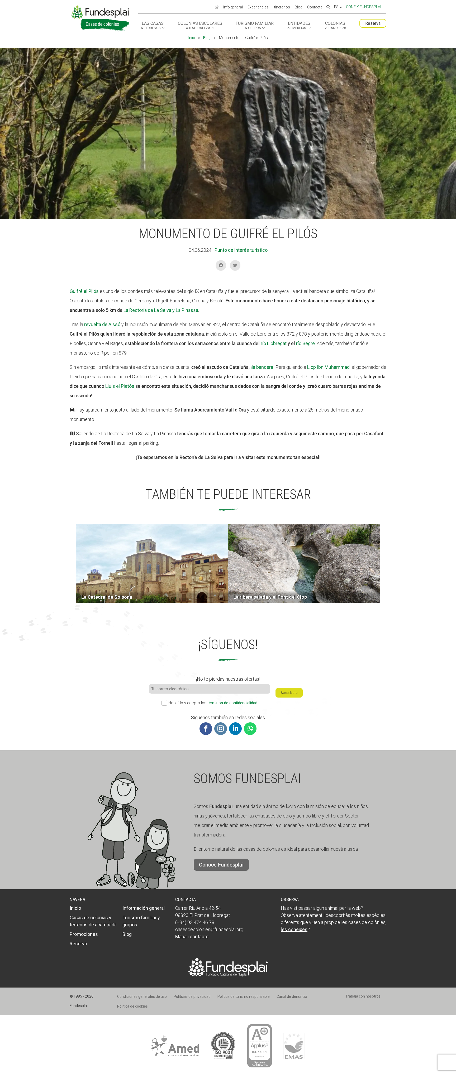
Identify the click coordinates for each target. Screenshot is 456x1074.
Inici (191, 38)
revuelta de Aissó (102, 324)
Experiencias (258, 7)
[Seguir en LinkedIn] (235, 728)
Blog (298, 7)
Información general (143, 908)
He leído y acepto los (212, 702)
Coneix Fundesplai (363, 7)
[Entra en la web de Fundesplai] (228, 975)
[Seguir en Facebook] (206, 728)
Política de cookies (132, 1006)
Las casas (152, 25)
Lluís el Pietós (119, 386)
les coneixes (294, 929)
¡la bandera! (262, 367)
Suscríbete (289, 693)
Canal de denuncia (292, 996)
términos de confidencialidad (232, 702)
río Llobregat (274, 343)
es (336, 7)
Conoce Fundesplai (221, 865)
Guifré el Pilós (84, 291)
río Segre (305, 343)
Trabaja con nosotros (363, 996)
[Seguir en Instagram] (220, 728)
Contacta (314, 7)
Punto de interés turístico (241, 250)
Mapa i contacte (191, 936)
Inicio (75, 908)
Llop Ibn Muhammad (328, 367)
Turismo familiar (255, 25)
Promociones (84, 934)
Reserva (373, 23)
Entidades (299, 25)
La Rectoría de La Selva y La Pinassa (161, 310)
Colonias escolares (200, 25)
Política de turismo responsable (243, 996)
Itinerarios (281, 7)
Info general (233, 7)
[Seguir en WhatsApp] (250, 728)
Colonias (335, 25)
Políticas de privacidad (192, 996)
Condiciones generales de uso (142, 996)
